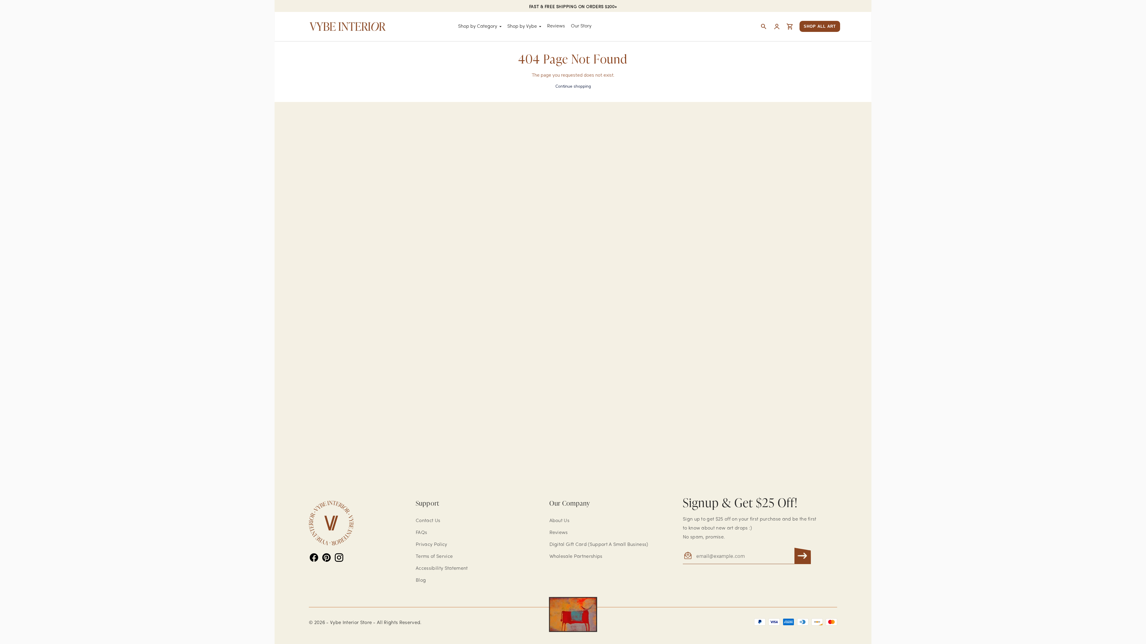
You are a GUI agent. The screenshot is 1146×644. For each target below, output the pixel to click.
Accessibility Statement (442, 568)
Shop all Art (820, 26)
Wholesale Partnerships (576, 556)
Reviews (556, 26)
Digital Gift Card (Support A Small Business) (598, 544)
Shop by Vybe (522, 26)
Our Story (581, 26)
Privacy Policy (431, 544)
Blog (421, 580)
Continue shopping (573, 86)
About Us (559, 520)
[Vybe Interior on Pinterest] (326, 557)
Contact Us (428, 520)
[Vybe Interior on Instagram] (339, 557)
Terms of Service (434, 556)
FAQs (421, 532)
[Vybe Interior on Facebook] (314, 557)
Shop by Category (477, 26)
